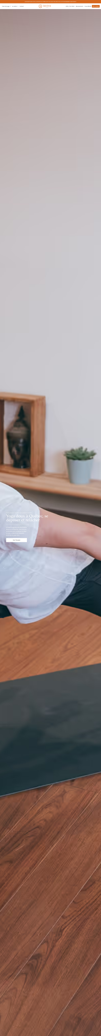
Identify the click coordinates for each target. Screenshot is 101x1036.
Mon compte (96, 6)
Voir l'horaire (16, 540)
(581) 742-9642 (70, 6)
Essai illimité (88, 6)
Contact (22, 6)
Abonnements (79, 6)
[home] (45, 6)
